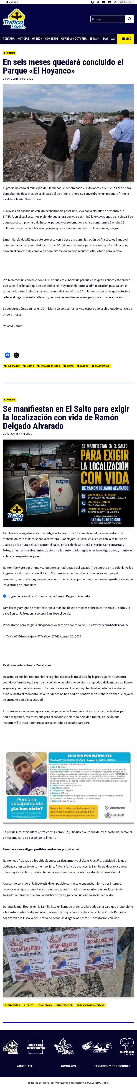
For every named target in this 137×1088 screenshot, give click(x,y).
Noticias (23, 38)
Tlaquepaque (102, 366)
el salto (28, 1005)
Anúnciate (25, 1066)
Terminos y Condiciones (112, 1066)
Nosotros (68, 1066)
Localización (45, 1005)
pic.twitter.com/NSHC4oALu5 (108, 625)
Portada (9, 38)
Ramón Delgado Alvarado (91, 1005)
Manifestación (64, 1005)
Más (106, 38)
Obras (70, 366)
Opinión (37, 38)
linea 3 (30, 366)
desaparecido (12, 1005)
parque (84, 366)
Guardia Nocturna (74, 38)
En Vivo (126, 38)
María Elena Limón (50, 366)
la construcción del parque (109, 245)
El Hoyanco (13, 366)
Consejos (51, 38)
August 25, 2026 (70, 636)
